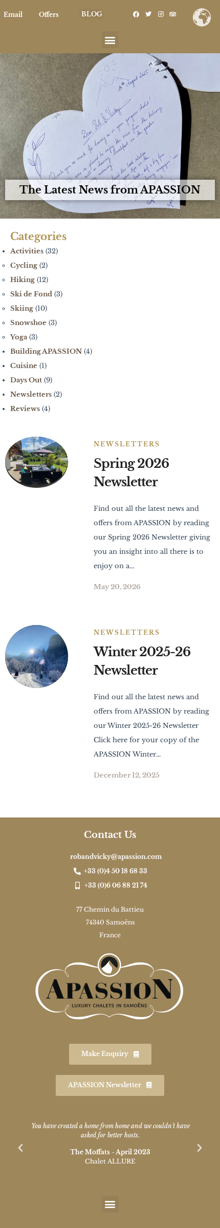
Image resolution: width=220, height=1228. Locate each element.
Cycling (23, 265)
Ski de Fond (31, 294)
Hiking (22, 279)
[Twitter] (148, 14)
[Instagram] (161, 14)
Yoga (18, 337)
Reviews (25, 408)
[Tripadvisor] (173, 14)
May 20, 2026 (117, 587)
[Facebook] (136, 14)
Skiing (21, 308)
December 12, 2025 (127, 775)
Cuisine (23, 365)
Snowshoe (28, 322)
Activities (26, 251)
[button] (110, 39)
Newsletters (31, 394)
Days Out (26, 380)
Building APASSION (46, 351)
